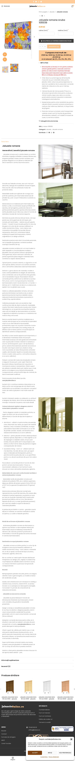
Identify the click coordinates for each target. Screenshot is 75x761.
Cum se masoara (44, 713)
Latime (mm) (43, 30)
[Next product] (44, 16)
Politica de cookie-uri (45, 719)
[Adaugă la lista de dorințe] (11, 692)
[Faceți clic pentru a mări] (5, 59)
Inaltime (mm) (63, 30)
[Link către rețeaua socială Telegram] (41, 1)
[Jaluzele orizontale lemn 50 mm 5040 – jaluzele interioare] (65, 687)
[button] (71, 739)
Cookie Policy (44, 757)
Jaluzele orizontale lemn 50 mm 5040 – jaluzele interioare (65, 699)
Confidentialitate (44, 710)
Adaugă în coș (54, 46)
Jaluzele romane (62, 12)
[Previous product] (40, 16)
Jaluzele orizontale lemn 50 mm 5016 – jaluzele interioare (28, 699)
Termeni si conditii (45, 722)
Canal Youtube (6, 743)
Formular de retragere (8, 737)
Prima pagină (43, 12)
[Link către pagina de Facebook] (33, 1)
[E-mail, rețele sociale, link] (36, 1)
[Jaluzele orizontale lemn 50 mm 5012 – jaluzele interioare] (9, 687)
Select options (8, 692)
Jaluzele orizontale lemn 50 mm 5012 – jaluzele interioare (10, 699)
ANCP (3, 740)
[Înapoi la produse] (42, 16)
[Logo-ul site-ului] (37, 6)
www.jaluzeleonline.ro (9, 380)
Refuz (50, 753)
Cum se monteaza (45, 716)
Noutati (3, 731)
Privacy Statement (54, 757)
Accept (35, 753)
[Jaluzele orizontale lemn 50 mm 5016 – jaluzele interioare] (28, 687)
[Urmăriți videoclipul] (5, 54)
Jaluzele (52, 12)
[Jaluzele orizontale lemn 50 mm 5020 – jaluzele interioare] (46, 687)
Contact (4, 734)
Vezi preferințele (65, 753)
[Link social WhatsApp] (38, 1)
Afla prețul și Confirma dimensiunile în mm (57, 41)
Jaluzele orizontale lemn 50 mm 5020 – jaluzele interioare (47, 699)
